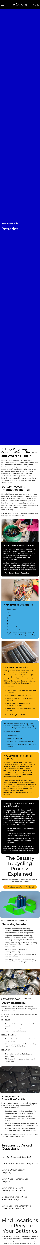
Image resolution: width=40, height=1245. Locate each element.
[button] (3, 5)
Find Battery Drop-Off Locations (17, 573)
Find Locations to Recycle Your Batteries (21, 887)
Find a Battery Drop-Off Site (15, 715)
